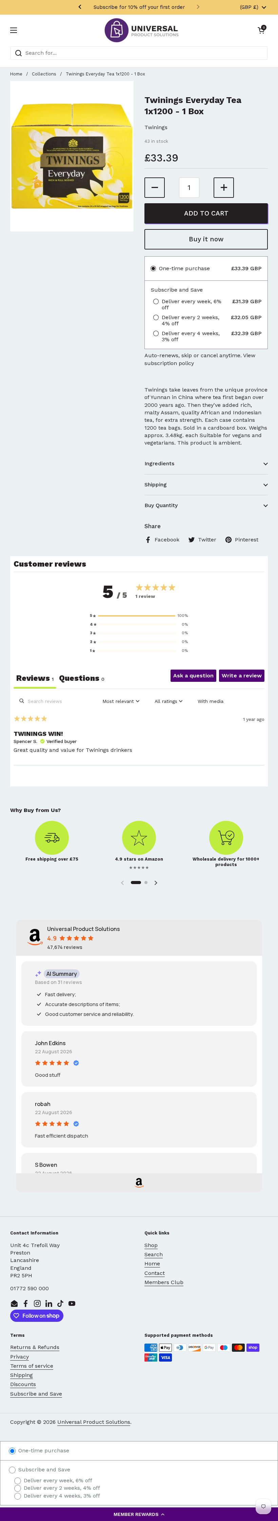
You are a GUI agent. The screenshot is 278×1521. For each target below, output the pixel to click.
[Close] (232, 697)
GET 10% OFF (139, 789)
